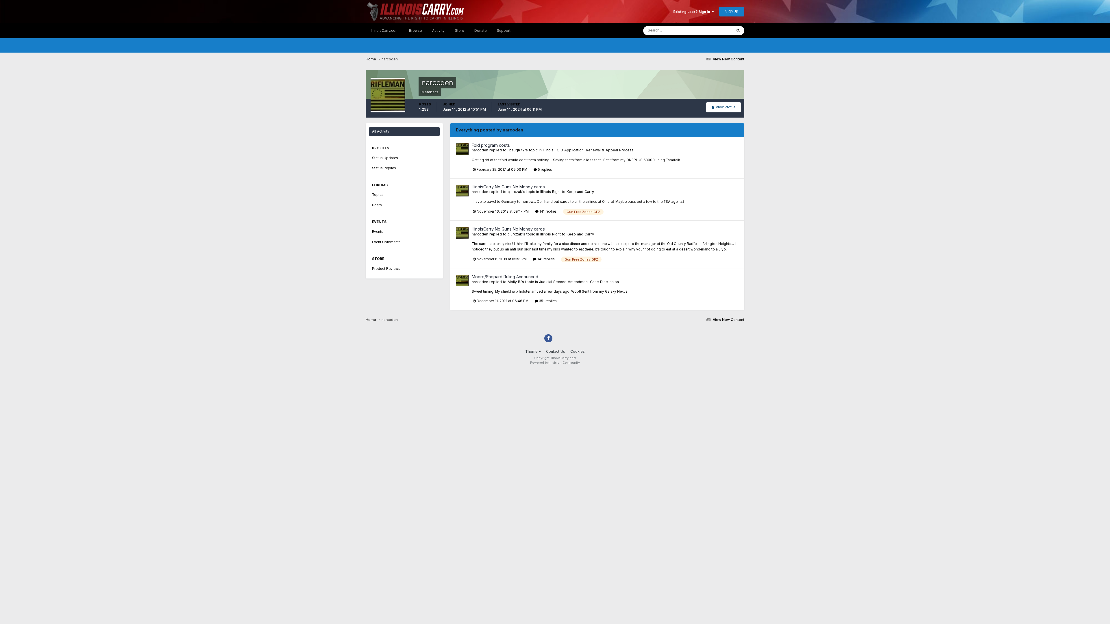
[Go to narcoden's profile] (462, 149)
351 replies (547, 301)
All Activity (380, 131)
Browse (415, 31)
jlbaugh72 (516, 150)
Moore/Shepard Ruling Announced (505, 276)
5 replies (544, 170)
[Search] (738, 30)
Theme (532, 351)
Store (459, 31)
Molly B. (514, 282)
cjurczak (515, 192)
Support (503, 31)
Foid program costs (491, 145)
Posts (377, 205)
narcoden (480, 150)
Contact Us (555, 351)
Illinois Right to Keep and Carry (567, 192)
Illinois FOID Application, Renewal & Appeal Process (588, 150)
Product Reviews (386, 269)
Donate (480, 31)
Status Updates (713, 30)
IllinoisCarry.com (385, 31)
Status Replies (384, 168)
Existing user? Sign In (692, 12)
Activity (438, 31)
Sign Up (731, 11)
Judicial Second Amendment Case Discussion (579, 282)
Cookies (577, 351)
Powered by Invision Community (555, 363)
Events (377, 232)
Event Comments (386, 242)
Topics (378, 195)
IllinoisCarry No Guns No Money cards (508, 186)
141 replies (548, 211)
